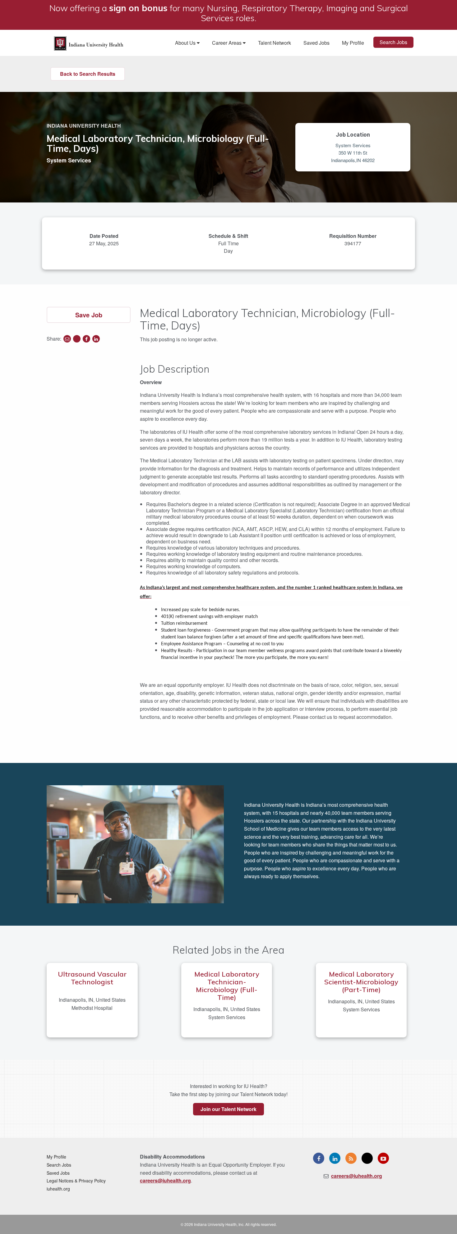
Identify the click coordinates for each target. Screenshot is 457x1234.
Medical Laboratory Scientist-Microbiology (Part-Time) (361, 982)
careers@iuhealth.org (165, 1180)
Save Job (88, 314)
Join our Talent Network (228, 1109)
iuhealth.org (58, 1189)
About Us (186, 42)
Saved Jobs (316, 42)
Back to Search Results (87, 73)
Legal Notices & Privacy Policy (76, 1180)
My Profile (353, 42)
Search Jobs (393, 42)
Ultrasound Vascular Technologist (92, 978)
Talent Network (274, 42)
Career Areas (227, 42)
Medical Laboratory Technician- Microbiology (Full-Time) (226, 986)
